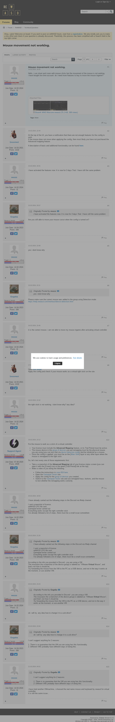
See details (77, 358)
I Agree (57, 363)
